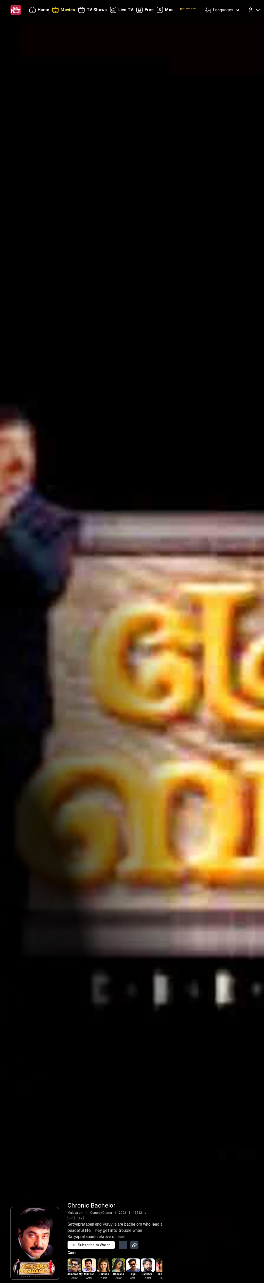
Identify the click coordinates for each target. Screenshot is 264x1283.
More (121, 1237)
